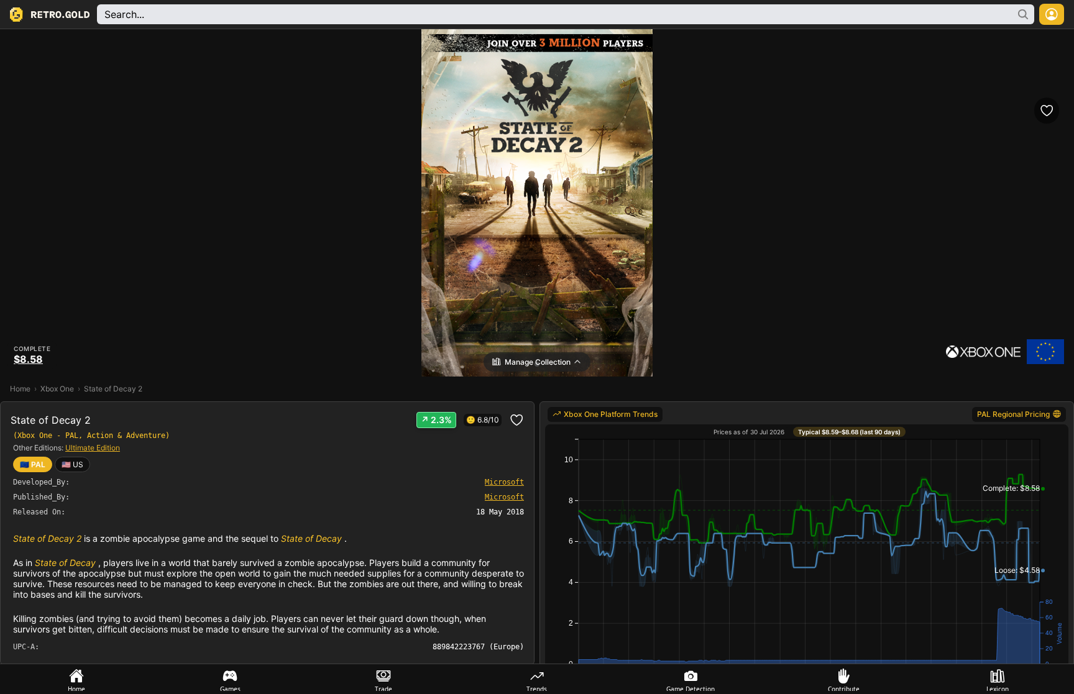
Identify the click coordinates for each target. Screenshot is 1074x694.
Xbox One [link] (57, 388)
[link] (72, 464)
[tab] (77, 679)
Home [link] (20, 388)
